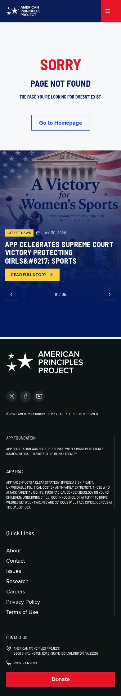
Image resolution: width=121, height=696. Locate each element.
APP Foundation (21, 437)
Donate (61, 679)
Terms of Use (22, 612)
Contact (15, 561)
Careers (15, 591)
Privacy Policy (23, 602)
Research (17, 581)
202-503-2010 (25, 663)
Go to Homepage (60, 123)
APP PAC (14, 471)
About (13, 550)
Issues (13, 571)
